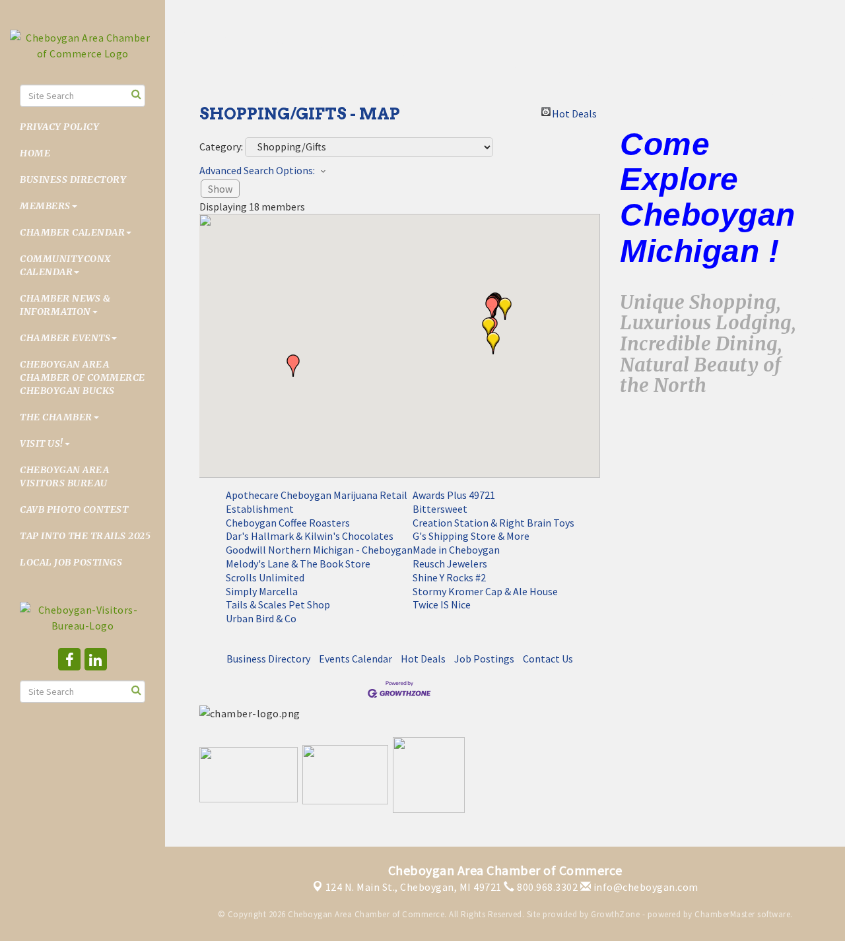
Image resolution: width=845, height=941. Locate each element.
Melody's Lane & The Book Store (298, 563)
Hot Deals (574, 111)
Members (45, 206)
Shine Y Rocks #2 (449, 577)
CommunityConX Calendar (65, 265)
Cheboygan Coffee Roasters (288, 522)
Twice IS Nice (442, 604)
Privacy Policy (59, 127)
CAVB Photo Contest (74, 509)
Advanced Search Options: (257, 170)
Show (220, 188)
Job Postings (484, 658)
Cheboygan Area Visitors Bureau (64, 476)
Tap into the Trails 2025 (85, 536)
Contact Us (548, 658)
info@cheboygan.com (644, 886)
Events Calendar (355, 658)
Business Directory (73, 179)
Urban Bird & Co (261, 618)
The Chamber (56, 417)
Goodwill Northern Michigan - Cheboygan (319, 549)
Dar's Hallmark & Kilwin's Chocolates (309, 535)
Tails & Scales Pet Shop (278, 604)
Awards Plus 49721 (454, 495)
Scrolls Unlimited (265, 577)
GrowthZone (615, 914)
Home (35, 153)
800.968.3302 (546, 886)
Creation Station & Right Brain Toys (493, 522)
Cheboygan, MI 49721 (413, 886)
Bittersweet (440, 508)
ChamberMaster (724, 914)
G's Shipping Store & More (471, 535)
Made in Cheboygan (456, 549)
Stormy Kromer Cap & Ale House (485, 591)
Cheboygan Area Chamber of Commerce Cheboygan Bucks (82, 377)
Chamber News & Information (65, 304)
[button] (493, 343)
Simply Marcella (262, 591)
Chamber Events (65, 338)
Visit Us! (41, 443)
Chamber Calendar (72, 232)
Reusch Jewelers (450, 563)
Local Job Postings (71, 562)
